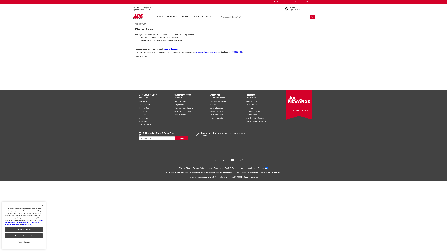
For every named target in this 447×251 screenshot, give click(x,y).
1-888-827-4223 (236, 52)
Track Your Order (180, 101)
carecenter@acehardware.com (207, 52)
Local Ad (301, 2)
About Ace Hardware (217, 98)
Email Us (254, 177)
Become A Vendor (216, 118)
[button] (267, 17)
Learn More (294, 111)
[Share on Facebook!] (199, 160)
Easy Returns (179, 105)
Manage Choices (24, 242)
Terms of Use (184, 168)
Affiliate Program (216, 108)
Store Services (251, 105)
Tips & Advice (251, 98)
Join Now (305, 111)
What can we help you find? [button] (231, 17)
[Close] (42, 205)
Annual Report (251, 115)
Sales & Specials (252, 101)
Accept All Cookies (24, 229)
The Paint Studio (144, 108)
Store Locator (310, 2)
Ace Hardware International (256, 121)
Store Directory (144, 111)
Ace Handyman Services (255, 118)
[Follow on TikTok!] (241, 160)
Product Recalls (180, 115)
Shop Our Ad (143, 101)
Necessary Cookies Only (24, 236)
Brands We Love (144, 105)
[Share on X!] (215, 160)
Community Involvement (219, 101)
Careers (213, 105)
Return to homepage (171, 49)
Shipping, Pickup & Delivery (184, 108)
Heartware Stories (217, 115)
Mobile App (143, 121)
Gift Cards (142, 115)
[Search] (312, 17)
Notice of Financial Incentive (19, 222)
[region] (24, 225)
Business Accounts (290, 2)
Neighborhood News (253, 111)
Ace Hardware (140, 24)
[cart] (312, 8)
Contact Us (178, 98)
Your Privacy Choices (255, 168)
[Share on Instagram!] (207, 160)
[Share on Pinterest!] (224, 160)
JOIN (181, 138)
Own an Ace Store (216, 111)
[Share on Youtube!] (232, 160)
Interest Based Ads (215, 168)
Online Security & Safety (183, 111)
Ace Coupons (143, 118)
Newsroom (250, 108)
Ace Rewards (278, 2)
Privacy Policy (199, 168)
